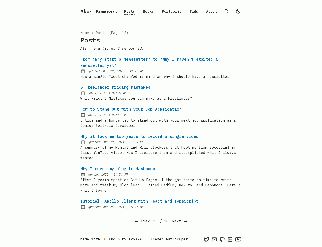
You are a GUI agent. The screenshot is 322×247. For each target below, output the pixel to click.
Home (84, 32)
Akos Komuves (98, 11)
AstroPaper (177, 239)
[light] (238, 11)
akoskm (135, 239)
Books (148, 11)
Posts (129, 11)
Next (177, 221)
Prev (144, 221)
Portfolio (172, 11)
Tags (193, 11)
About (211, 11)
